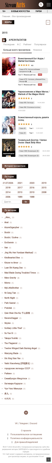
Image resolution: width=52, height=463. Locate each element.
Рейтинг (27, 44)
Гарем (39, 11)
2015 (44, 187)
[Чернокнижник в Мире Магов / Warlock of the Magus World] (8, 99)
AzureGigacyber (13, 227)
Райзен (9, 373)
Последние (9, 44)
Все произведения (21, 16)
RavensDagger (12, 318)
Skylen (9, 323)
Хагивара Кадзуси (15, 383)
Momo (9, 283)
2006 (8, 197)
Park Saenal (11, 303)
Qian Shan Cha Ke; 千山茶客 (18, 313)
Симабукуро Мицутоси (17, 378)
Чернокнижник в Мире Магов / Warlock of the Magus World (33, 92)
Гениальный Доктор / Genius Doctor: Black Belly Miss (32, 141)
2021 (20, 183)
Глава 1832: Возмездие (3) (29, 156)
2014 (8, 192)
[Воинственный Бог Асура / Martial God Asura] (8, 66)
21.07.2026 (8, 183)
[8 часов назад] (40, 75)
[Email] (26, 413)
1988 (32, 197)
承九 (8, 393)
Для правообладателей (26, 442)
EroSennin (10, 242)
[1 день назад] (40, 85)
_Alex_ (9, 217)
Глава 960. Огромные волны (29, 107)
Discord (33, 423)
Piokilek (9, 308)
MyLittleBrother (13, 288)
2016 (32, 187)
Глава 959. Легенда (26, 103)
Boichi (8, 232)
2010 (32, 192)
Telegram (23, 423)
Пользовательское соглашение (26, 434)
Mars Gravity (11, 278)
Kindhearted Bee (13, 257)
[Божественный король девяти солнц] (8, 125)
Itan (7, 247)
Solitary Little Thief (14, 328)
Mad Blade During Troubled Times (21, 272)
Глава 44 (22, 133)
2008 (44, 192)
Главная (6, 16)
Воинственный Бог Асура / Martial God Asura (31, 59)
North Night (11, 298)
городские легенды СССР (18, 368)
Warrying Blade (13, 353)
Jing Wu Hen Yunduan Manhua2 (20, 252)
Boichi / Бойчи (12, 237)
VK (16, 423)
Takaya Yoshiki (12, 338)
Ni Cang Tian (11, 293)
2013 (20, 192)
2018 (8, 187)
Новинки (37, 50)
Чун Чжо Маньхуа (14, 388)
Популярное (40, 44)
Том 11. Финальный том (26, 75)
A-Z (19, 44)
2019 (44, 183)
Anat (8, 222)
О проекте (26, 430)
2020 (32, 183)
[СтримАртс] (16, 4)
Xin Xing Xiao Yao (14, 358)
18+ (3, 11)
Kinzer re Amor (12, 262)
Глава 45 (22, 128)
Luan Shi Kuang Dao (15, 267)
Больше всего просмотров (16, 50)
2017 (20, 187)
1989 (20, 197)
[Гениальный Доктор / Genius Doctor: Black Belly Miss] (8, 147)
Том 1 (31, 128)
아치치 (9, 398)
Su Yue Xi (10, 333)
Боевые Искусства (20, 11)
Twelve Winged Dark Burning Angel (22, 348)
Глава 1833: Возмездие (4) (29, 151)
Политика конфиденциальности (26, 438)
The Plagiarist (12, 343)
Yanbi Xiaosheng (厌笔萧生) (18, 363)
